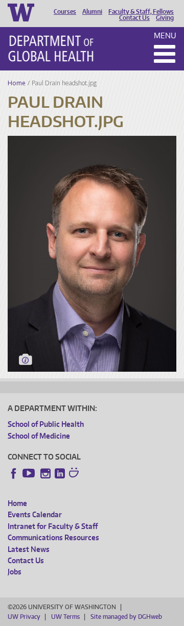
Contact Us (134, 18)
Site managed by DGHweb (126, 616)
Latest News (29, 549)
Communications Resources (53, 537)
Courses (65, 12)
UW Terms (65, 616)
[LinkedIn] (60, 473)
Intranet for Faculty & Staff (53, 526)
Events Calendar (35, 514)
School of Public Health (46, 424)
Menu (165, 35)
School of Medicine (39, 435)
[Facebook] (14, 473)
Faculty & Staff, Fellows (141, 12)
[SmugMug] (75, 474)
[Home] (51, 48)
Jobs (14, 571)
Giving (165, 18)
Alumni (92, 12)
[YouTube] (29, 473)
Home (17, 83)
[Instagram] (45, 473)
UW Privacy (24, 616)
